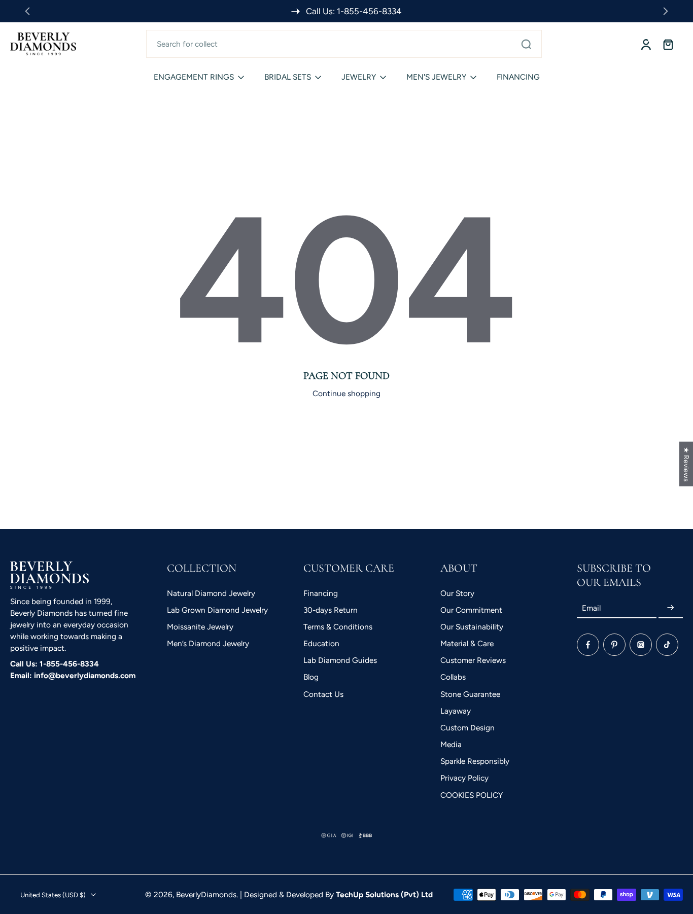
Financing (320, 592)
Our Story (457, 592)
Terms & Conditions (337, 626)
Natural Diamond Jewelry (211, 592)
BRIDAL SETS (287, 77)
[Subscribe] (671, 607)
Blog (311, 677)
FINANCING (518, 77)
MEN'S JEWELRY (436, 77)
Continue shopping (346, 393)
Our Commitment (471, 609)
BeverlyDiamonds (206, 894)
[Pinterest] (614, 645)
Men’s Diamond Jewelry (208, 643)
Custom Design (467, 727)
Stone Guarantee (470, 693)
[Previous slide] (27, 11)
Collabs (453, 677)
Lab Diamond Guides (340, 660)
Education (321, 643)
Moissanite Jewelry (200, 626)
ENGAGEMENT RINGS (194, 77)
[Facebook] (588, 645)
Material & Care (467, 643)
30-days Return (330, 609)
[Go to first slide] (665, 11)
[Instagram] (641, 645)
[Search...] (526, 44)
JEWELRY (358, 77)
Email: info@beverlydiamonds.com (72, 675)
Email (591, 608)
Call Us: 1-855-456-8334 (54, 664)
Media (451, 744)
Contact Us (323, 693)
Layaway (455, 710)
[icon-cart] (667, 44)
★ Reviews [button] (686, 464)
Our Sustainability (471, 626)
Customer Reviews (473, 660)
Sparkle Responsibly (474, 761)
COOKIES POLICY (471, 794)
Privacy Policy (464, 778)
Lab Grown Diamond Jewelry (217, 609)
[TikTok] (667, 645)
